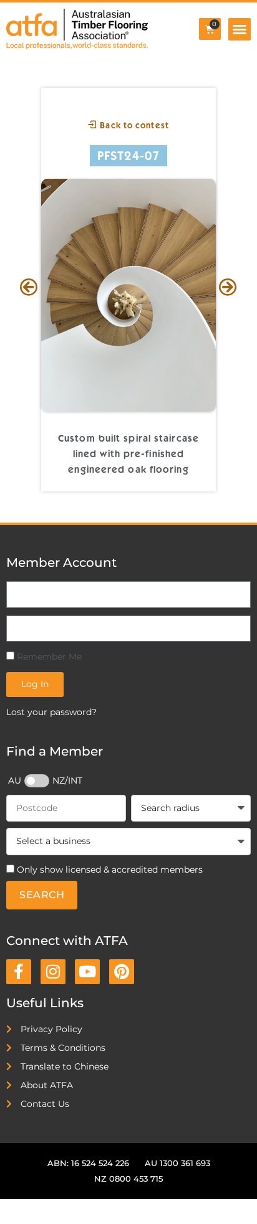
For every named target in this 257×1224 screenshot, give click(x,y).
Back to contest (133, 125)
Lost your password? (51, 712)
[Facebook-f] (18, 971)
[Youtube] (87, 971)
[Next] (228, 288)
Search (41, 895)
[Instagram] (53, 971)
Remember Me (48, 657)
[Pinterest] (121, 971)
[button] (239, 29)
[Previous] (29, 288)
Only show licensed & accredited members (110, 869)
